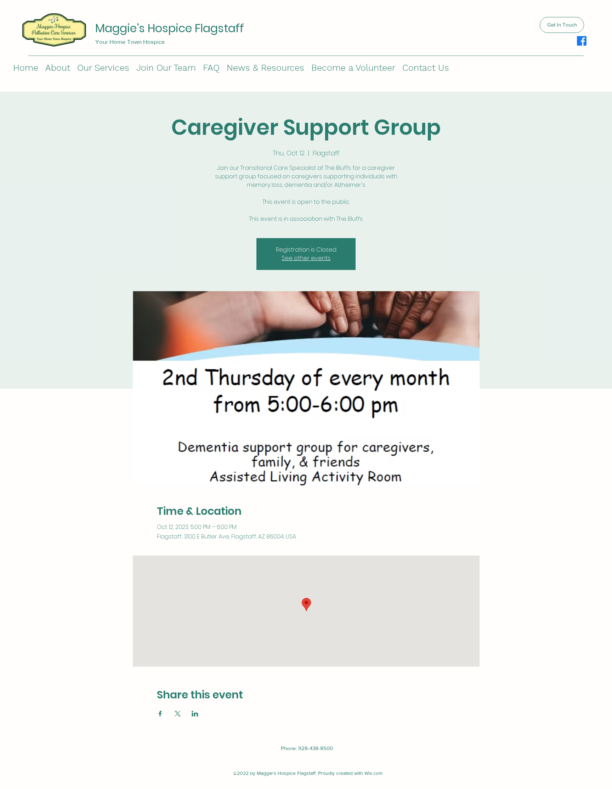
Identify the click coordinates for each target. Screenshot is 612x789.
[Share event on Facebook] (160, 713)
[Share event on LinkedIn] (195, 713)
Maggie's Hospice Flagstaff (169, 28)
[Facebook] (581, 41)
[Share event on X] (177, 713)
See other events (306, 258)
